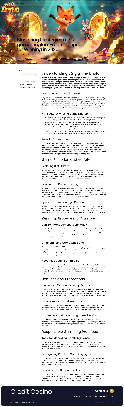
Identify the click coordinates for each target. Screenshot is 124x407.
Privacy (102, 402)
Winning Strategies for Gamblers (28, 81)
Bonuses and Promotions (26, 84)
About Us (97, 402)
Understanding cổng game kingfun (28, 74)
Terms (107, 402)
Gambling (21, 34)
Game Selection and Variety (26, 78)
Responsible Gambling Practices (28, 87)
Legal (112, 402)
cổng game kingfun (89, 80)
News (85, 397)
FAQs (90, 397)
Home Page (77, 397)
